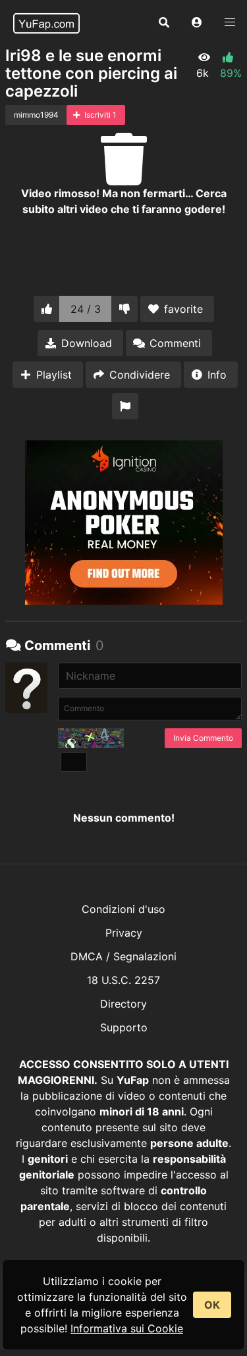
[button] (197, 23)
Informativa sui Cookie (126, 1328)
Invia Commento (203, 738)
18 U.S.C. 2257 (123, 980)
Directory (123, 1003)
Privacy (123, 932)
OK (212, 1304)
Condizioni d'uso (123, 909)
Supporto (124, 1027)
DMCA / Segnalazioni (123, 956)
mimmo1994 (36, 115)
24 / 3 (85, 309)
